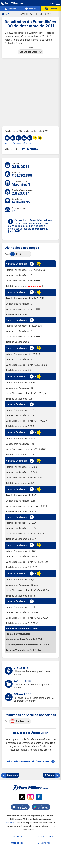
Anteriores (12, 775)
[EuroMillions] (12, 4)
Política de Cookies (44, 836)
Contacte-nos (44, 843)
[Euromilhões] (3, 14)
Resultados (12, 9)
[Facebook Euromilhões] (39, 797)
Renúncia (10, 822)
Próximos (49, 775)
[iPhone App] (20, 807)
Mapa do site (17, 843)
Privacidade (16, 836)
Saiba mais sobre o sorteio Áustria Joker (28, 761)
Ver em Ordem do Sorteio (18, 143)
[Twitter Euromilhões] (22, 797)
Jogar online (53, 9)
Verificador (32, 9)
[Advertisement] (30, 92)
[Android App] (41, 807)
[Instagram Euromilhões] (30, 797)
